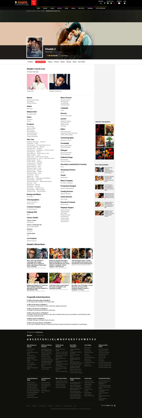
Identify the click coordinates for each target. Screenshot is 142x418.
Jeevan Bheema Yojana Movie (32, 353)
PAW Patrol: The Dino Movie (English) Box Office (76, 362)
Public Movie (59, 345)
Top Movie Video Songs (61, 381)
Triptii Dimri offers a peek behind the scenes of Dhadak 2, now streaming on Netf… (109, 205)
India (62, 166)
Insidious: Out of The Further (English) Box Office (75, 359)
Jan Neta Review (45, 369)
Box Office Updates (31, 387)
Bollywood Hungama (31, 11)
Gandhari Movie (30, 355)
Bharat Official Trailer (89, 395)
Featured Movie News (32, 384)
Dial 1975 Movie (31, 349)
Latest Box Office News (32, 385)
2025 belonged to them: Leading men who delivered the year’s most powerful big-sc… (109, 187)
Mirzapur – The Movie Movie (32, 360)
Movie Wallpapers (45, 390)
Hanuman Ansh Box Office (76, 372)
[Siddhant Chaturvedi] (59, 82)
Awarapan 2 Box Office (75, 364)
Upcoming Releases (32, 394)
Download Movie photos (104, 385)
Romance (29, 119)
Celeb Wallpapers (45, 385)
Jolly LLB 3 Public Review (62, 371)
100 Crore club (102, 355)
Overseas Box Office (103, 354)
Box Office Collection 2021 (105, 365)
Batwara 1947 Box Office (76, 369)
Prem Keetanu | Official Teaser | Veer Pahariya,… (75, 397)
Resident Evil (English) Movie (32, 368)
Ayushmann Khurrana (89, 362)
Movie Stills (44, 387)
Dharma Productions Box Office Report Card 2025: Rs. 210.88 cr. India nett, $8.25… (109, 179)
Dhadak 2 (43, 11)
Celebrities (40, 335)
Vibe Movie (29, 366)
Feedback (50, 406)
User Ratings (57, 55)
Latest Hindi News (88, 381)
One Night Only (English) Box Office (75, 352)
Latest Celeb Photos (46, 384)
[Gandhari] (100, 142)
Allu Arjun (86, 354)
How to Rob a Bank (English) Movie (31, 357)
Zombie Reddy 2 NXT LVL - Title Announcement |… (76, 383)
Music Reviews (87, 394)
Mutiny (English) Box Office (75, 355)
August (31, 114)
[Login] (124, 3)
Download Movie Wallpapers (103, 399)
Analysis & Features (103, 350)
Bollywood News (31, 382)
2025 (34, 114)
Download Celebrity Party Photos (105, 387)
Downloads (104, 378)
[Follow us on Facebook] (104, 3)
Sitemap (86, 390)
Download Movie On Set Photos (104, 396)
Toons (42, 392)
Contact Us (58, 406)
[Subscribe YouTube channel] (114, 3)
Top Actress (101, 360)
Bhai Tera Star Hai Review (47, 360)
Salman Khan (87, 359)
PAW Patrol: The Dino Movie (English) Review (46, 350)
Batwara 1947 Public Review (60, 350)
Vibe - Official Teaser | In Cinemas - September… (75, 386)
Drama (29, 121)
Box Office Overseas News (33, 390)
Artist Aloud (87, 387)
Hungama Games (88, 389)
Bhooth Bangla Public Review (61, 359)
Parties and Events (45, 382)
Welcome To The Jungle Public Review (61, 356)
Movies (38, 11)
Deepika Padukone (88, 352)
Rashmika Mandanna (89, 357)
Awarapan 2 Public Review (62, 352)
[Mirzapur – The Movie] (100, 154)
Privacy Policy (42, 406)
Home (27, 406)
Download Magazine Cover (104, 393)
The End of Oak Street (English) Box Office (75, 367)
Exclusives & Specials (61, 387)
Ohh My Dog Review (46, 358)
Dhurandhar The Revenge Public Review (62, 362)
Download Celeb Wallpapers (103, 383)
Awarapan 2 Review (46, 356)
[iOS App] (115, 405)
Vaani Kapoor (87, 355)
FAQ (75, 406)
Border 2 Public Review (61, 367)
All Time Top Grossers (104, 352)
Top (87, 345)
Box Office (73, 345)
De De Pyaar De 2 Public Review (61, 369)
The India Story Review (46, 367)
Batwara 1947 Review (46, 352)
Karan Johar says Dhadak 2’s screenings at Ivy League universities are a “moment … (109, 170)
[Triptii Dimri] (37, 82)
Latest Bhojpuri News (89, 382)
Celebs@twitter (88, 384)
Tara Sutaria (87, 364)
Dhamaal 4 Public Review (61, 353)
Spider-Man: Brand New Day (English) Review (47, 362)
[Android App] (112, 405)
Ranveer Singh (87, 351)
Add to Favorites (40, 38)
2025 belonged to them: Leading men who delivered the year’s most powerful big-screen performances (82, 262)
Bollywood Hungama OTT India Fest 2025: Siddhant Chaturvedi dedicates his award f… (109, 196)
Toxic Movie (30, 350)
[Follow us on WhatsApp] (108, 3)
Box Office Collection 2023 (105, 362)
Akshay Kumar (87, 347)
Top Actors (101, 359)
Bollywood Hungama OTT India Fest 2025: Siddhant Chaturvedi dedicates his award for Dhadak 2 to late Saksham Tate (37, 288)
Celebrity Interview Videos (62, 382)
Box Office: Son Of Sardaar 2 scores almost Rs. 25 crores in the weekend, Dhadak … (109, 213)
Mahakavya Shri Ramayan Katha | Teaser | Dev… (76, 389)
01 (28, 114)
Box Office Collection (104, 349)
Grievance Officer (68, 406)
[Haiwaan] (109, 154)
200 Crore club (102, 357)
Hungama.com (87, 385)
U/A (28, 235)
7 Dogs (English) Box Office (75, 350)
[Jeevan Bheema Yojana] (109, 130)
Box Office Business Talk (33, 389)
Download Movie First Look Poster (104, 390)
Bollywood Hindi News (32, 397)
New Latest (61, 378)
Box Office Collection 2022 (105, 364)
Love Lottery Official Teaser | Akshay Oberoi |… (76, 394)
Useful (88, 378)
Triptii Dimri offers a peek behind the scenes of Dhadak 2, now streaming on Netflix (59, 287)
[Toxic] (100, 130)
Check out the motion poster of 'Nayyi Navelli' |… (76, 392)
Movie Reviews (30, 395)
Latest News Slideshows (33, 392)
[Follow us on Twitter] (111, 3)
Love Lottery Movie (31, 364)
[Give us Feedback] (119, 3)
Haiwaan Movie (30, 362)
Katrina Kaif (87, 349)
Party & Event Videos (60, 385)
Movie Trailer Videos (60, 384)
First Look (43, 389)
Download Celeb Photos (104, 381)
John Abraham (87, 360)
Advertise (34, 406)
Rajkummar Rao (88, 365)
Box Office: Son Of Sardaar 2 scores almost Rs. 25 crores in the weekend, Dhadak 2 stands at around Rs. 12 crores (82, 288)
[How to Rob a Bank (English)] (109, 142)
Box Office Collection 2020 (105, 367)
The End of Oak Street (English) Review (46, 354)
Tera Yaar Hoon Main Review (46, 365)
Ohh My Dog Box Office (75, 371)
